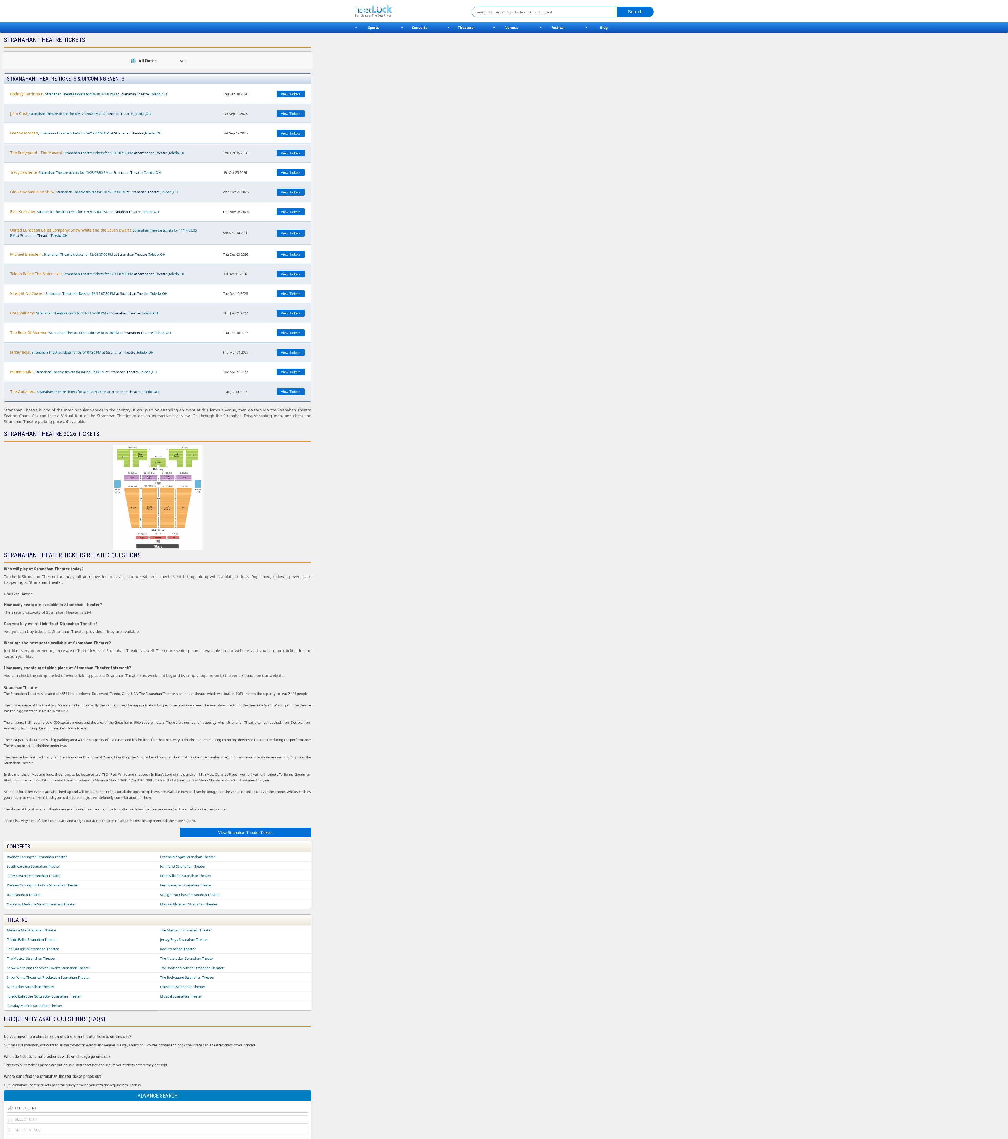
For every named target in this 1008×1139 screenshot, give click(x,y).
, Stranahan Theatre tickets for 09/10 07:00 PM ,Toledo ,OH (88, 93)
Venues (511, 27)
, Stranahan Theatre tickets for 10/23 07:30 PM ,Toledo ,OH (85, 172)
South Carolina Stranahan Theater (33, 866)
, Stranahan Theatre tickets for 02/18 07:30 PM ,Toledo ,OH (90, 332)
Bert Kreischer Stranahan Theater (186, 885)
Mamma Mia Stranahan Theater (31, 930)
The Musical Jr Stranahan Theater (186, 930)
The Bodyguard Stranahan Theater (187, 977)
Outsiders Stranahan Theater (182, 986)
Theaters (465, 27)
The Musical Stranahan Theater (31, 958)
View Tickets (291, 94)
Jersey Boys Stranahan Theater (184, 939)
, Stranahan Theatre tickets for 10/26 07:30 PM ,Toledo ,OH (94, 191)
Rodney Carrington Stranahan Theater (37, 856)
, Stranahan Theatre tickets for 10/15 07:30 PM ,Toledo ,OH (98, 152)
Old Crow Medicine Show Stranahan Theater (41, 904)
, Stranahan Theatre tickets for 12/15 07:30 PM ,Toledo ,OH (88, 293)
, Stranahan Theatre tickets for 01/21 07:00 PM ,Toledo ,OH (84, 313)
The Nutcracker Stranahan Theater (187, 958)
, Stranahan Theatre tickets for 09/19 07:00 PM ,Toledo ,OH (86, 132)
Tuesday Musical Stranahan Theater (34, 1005)
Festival (557, 27)
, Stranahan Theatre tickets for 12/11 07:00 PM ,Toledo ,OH (98, 273)
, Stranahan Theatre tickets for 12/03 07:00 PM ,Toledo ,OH (87, 254)
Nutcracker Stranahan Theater (30, 986)
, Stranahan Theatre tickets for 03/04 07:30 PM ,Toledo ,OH (82, 352)
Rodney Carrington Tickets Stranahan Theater (42, 885)
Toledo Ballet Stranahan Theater (32, 939)
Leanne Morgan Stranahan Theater (187, 856)
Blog (604, 27)
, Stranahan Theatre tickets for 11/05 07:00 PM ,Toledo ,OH (84, 211)
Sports (373, 27)
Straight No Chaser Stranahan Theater (190, 894)
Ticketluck (406, 11)
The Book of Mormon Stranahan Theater (191, 967)
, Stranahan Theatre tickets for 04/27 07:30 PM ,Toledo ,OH (83, 371)
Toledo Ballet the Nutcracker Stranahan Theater (44, 996)
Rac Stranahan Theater (178, 949)
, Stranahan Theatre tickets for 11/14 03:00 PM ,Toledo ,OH (103, 233)
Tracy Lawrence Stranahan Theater (34, 875)
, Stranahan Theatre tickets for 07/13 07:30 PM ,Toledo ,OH (84, 391)
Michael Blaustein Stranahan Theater (188, 904)
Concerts (419, 27)
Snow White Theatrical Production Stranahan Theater (48, 977)
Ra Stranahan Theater (24, 894)
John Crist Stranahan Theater (182, 866)
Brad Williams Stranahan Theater (185, 875)
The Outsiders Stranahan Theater (33, 949)
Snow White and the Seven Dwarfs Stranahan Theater (48, 967)
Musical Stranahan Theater (181, 996)
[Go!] (635, 12)
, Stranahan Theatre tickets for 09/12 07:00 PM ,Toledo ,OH (80, 113)
